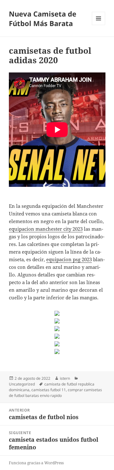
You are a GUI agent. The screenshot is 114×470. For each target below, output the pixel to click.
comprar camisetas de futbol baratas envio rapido (55, 392)
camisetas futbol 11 (48, 389)
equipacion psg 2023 (69, 259)
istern (65, 378)
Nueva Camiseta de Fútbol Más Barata (42, 18)
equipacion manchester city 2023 (46, 229)
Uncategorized (22, 384)
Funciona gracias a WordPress (36, 463)
